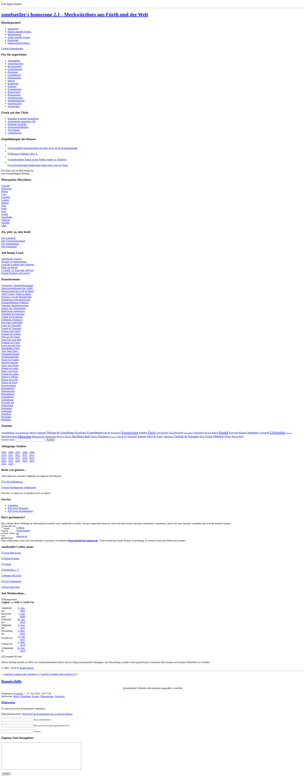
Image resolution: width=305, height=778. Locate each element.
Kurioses (12, 86)
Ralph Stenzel (27, 668)
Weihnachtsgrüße (10, 357)
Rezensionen (14, 95)
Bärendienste (7, 394)
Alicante (5, 185)
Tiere (201, 436)
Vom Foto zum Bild (11, 339)
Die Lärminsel (8, 238)
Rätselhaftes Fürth (10, 348)
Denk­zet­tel (13, 40)
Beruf (33, 432)
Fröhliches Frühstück (11, 319)
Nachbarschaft (81, 436)
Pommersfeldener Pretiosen (15, 302)
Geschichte (162, 432)
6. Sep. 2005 (21, 609)
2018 (24, 458)
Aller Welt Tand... (10, 351)
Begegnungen (15, 66)
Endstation (6, 411)
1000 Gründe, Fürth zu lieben (16, 294)
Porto (4, 208)
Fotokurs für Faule (10, 342)
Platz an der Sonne (10, 337)
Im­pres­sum (13, 28)
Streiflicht (6, 414)
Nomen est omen (9, 368)
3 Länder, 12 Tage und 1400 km (17, 270)
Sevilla (4, 214)
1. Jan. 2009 (22, 615)
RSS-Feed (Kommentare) (20, 511)
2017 (17, 458)
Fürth (151, 432)
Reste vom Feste (9, 371)
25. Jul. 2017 (21, 638)
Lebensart (252, 432)
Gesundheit (188, 433)
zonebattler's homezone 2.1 (74, 14)
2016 (10, 458)
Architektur (7, 432)
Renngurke (132, 436)
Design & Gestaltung (60, 432)
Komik (223, 432)
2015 (3, 458)
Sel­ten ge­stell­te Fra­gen (19, 37)
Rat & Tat (122, 436)
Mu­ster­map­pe (14, 34)
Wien (4, 225)
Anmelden (13, 505)
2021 (10, 461)
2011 (10, 455)
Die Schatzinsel (9, 246)
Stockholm (6, 217)
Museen (60, 436)
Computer (41, 432)
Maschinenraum (9, 436)
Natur (94, 436)
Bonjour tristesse (9, 362)
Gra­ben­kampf (14, 133)
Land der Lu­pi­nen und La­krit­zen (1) (22, 674)
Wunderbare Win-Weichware (15, 299)
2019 (31, 458)
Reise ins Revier (9, 267)
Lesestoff (264, 432)
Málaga (5, 202)
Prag (3, 211)
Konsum (233, 432)
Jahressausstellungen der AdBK (17, 288)
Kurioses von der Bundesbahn (16, 297)
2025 (3, 463)
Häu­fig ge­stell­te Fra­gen (19, 31)
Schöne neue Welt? (10, 331)
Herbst (208, 433)
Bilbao (4, 191)
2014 (31, 455)
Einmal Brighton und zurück (15, 273)
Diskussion (8, 702)
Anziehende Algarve (11, 258)
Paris (3, 205)
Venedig (5, 222)
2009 (31, 452)
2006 (10, 452)
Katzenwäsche (8, 385)
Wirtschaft (237, 436)
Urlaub (209, 436)
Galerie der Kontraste (12, 317)
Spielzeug (168, 436)
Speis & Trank (155, 436)
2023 (24, 461)
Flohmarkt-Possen (10, 354)
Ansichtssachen (15, 63)
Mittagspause (38, 436)
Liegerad (289, 433)
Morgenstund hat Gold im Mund (17, 291)
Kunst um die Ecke (10, 345)
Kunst (242, 432)
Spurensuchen (15, 103)
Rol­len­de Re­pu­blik (17, 124)
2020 (3, 461)
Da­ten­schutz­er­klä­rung (19, 43)
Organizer (113, 437)
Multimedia (50, 436)
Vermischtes (14, 106)
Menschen (24, 436)
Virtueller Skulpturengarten (14, 305)
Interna (11, 80)
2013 (24, 455)
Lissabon (5, 197)
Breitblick (6, 419)
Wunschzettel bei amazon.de (82, 540)
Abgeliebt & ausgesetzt (12, 314)
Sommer (142, 436)
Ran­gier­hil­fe (11, 681)
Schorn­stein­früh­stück (18, 127)
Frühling (143, 432)
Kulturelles (13, 83)
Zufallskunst (7, 399)
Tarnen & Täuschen (11, 328)
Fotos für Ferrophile (11, 325)
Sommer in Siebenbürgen (14, 261)
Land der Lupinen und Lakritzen (17, 264)
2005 (3, 452)
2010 (3, 455)
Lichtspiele (277, 432)
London (5, 200)
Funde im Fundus (10, 359)
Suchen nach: (8, 439)
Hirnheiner (6, 408)
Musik (68, 436)
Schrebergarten (15, 97)
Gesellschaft (176, 432)
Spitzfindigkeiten (16, 100)
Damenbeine (7, 397)
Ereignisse (13, 72)
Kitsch (215, 432)
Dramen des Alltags (11, 334)
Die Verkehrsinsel (10, 243)
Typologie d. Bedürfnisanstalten (17, 285)
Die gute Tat (7, 402)
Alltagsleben (14, 60)
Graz (3, 194)
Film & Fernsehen (112, 433)
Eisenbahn (80, 432)
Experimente (94, 432)
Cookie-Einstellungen (12, 48)
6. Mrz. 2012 (21, 632)
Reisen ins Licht (9, 379)
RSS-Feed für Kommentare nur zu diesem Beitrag (47, 714)
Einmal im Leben (10, 374)
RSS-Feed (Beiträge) (18, 508)
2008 (24, 452)
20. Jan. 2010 (21, 621)
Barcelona (6, 188)
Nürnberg (103, 436)
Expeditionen (14, 75)
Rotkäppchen (8, 391)
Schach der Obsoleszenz (13, 308)
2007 (17, 452)
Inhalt (9, 4)
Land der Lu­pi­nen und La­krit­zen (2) (59, 674)
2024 (31, 461)
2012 (17, 455)
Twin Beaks (14, 130)
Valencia (5, 220)
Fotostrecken (130, 432)
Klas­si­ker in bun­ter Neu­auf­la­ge (23, 118)
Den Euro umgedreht (11, 322)
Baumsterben (7, 388)
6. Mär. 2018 (21, 643)
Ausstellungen (22, 432)
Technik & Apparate (186, 436)
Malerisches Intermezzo (13, 311)
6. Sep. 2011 (21, 626)
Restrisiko (6, 416)
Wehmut (219, 436)
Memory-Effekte (9, 377)
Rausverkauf (14, 92)
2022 (17, 461)
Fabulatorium (14, 77)
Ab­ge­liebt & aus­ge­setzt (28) (22, 121)
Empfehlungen (15, 69)
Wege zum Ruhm (10, 365)
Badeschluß (7, 405)
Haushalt (199, 432)
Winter (227, 436)
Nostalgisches (14, 89)
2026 (10, 463)
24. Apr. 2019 (21, 649)
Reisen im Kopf (9, 382)
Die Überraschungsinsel (13, 241)
